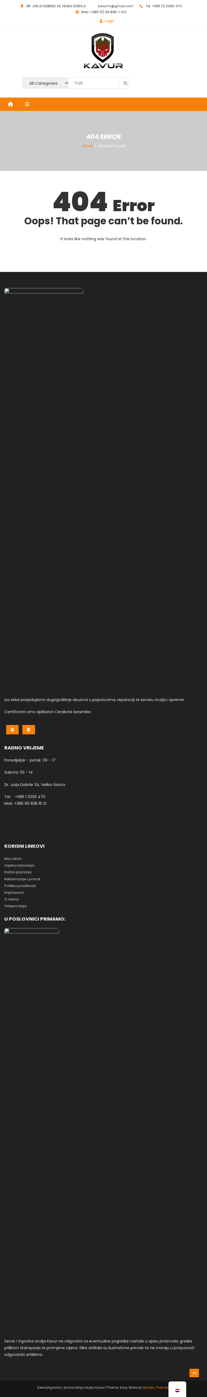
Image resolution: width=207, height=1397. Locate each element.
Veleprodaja (15, 905)
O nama (11, 899)
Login (109, 21)
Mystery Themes (156, 1387)
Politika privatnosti (20, 885)
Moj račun (13, 858)
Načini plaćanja (18, 872)
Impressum (14, 892)
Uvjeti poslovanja (19, 865)
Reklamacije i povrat (22, 879)
